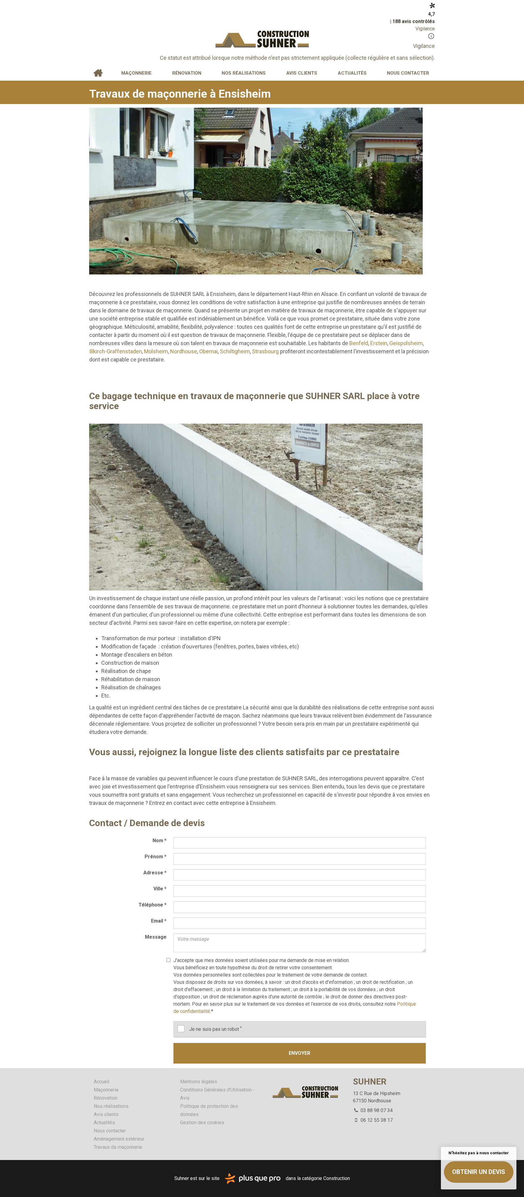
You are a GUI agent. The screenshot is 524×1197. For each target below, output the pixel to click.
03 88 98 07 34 (376, 1110)
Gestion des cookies (202, 1122)
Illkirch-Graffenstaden (115, 351)
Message (155, 937)
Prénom (155, 856)
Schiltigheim (235, 351)
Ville (159, 889)
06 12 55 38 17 (376, 1120)
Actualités (352, 73)
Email (158, 921)
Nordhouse (183, 351)
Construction (336, 1178)
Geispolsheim (406, 343)
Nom (159, 840)
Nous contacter (408, 73)
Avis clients (301, 73)
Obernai (208, 351)
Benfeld (358, 343)
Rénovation (186, 73)
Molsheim (156, 351)
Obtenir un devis (478, 1171)
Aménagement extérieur (119, 1139)
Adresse (154, 873)
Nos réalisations (244, 73)
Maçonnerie (136, 73)
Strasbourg (265, 351)
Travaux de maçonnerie (118, 1147)
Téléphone (152, 905)
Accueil (98, 73)
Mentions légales (198, 1081)
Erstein (378, 343)
